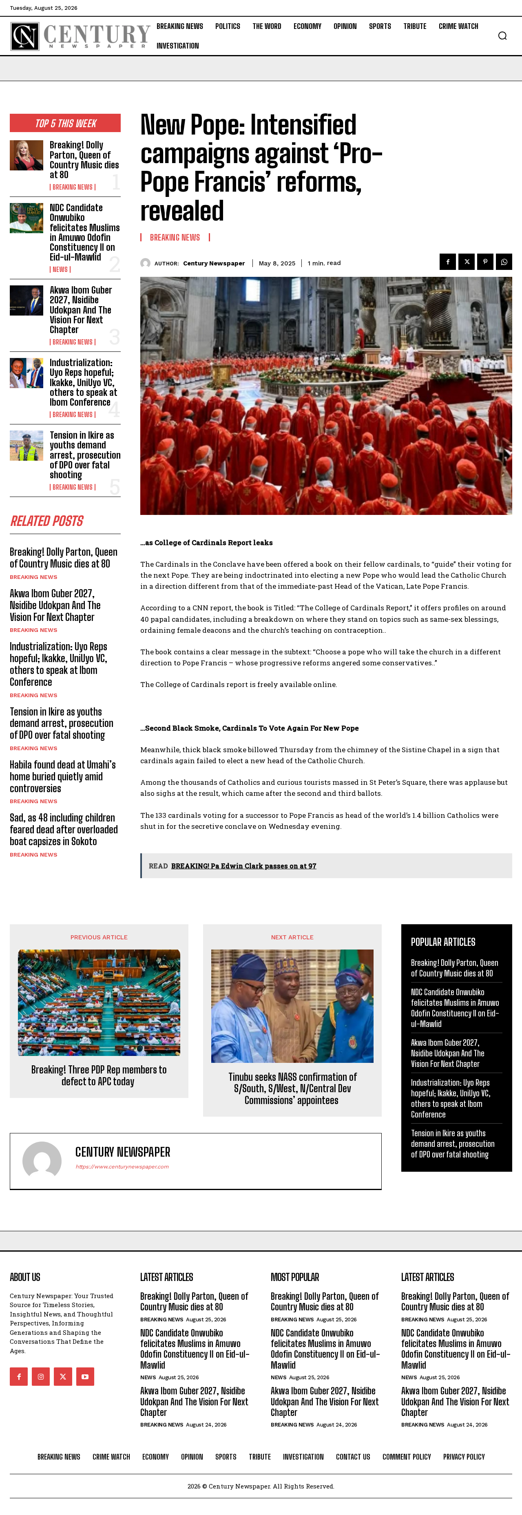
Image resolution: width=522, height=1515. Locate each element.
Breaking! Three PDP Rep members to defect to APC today (99, 1075)
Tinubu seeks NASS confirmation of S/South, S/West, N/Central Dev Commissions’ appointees (292, 1088)
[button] (502, 35)
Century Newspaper (214, 263)
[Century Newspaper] (147, 263)
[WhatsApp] (504, 262)
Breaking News (73, 187)
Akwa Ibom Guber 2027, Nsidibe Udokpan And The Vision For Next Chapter (81, 310)
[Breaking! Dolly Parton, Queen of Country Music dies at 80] (26, 155)
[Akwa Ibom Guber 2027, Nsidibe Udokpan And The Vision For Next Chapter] (26, 300)
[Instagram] (41, 1376)
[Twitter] (466, 262)
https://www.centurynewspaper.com (121, 1167)
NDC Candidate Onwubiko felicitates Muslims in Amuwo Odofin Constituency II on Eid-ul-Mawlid (85, 232)
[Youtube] (85, 1376)
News (60, 269)
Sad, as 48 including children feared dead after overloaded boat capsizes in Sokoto (64, 829)
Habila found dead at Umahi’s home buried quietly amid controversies (63, 776)
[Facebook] (448, 262)
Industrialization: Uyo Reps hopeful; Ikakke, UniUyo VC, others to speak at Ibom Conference (83, 382)
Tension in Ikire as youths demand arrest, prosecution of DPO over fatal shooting (85, 455)
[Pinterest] (485, 262)
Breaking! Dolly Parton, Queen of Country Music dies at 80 (84, 159)
